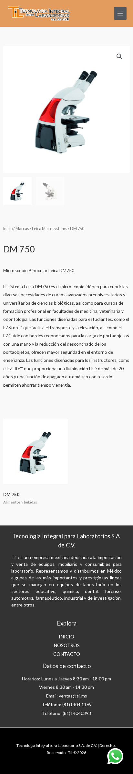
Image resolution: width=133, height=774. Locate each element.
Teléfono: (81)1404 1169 (67, 704)
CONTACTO (66, 654)
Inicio (8, 228)
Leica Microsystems (49, 228)
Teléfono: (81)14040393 (66, 713)
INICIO (66, 636)
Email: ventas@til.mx (66, 695)
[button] (119, 56)
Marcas (22, 228)
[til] (38, 14)
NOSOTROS (67, 645)
